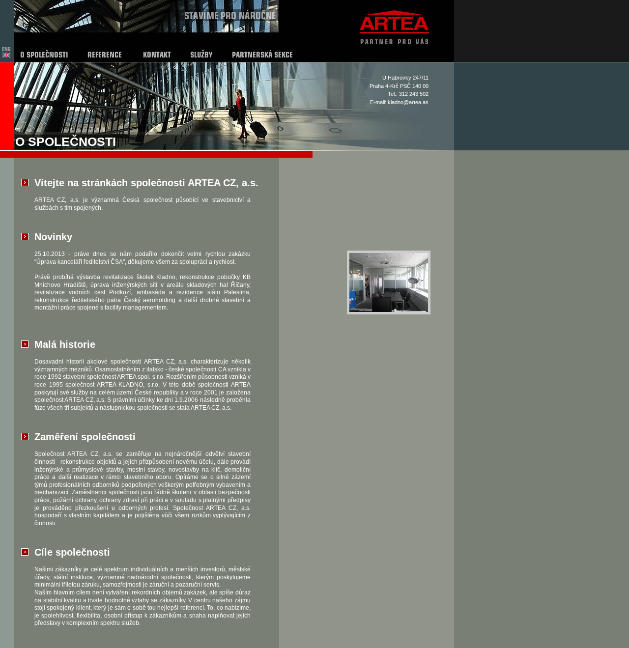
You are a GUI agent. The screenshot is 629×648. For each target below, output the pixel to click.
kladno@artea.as (408, 102)
